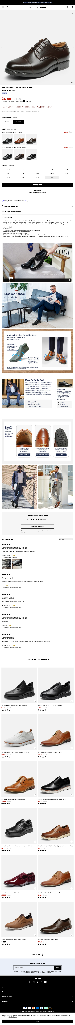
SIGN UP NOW (48, 2)
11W (67, 173)
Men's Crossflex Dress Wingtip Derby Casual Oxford (52, 799)
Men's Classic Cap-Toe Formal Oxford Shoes (50, 752)
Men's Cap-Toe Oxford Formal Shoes (48, 939)
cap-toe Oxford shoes (23, 221)
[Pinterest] (41, 982)
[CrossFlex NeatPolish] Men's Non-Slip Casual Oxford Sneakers (55, 846)
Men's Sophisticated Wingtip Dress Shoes (13, 799)
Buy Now (37, 190)
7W (23, 170)
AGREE (37, 1021)
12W (8, 177)
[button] (3, 7)
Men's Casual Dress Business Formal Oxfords (13, 939)
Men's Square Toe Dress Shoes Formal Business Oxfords (16, 846)
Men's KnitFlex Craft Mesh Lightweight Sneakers (15, 752)
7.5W (37, 170)
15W (52, 177)
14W (37, 177)
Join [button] (57, 968)
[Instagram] (33, 982)
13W (23, 177)
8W (52, 170)
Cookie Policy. (13, 1017)
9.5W (23, 173)
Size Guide (11, 165)
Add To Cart (37, 185)
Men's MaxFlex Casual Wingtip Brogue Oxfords (14, 705)
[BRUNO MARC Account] (67, 7)
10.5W (52, 173)
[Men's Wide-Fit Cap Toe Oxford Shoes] (7, 139)
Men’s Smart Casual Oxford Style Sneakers (50, 705)
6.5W (8, 170)
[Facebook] (30, 982)
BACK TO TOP (36, 954)
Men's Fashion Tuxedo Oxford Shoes (11, 893)
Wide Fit (18, 122)
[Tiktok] (37, 982)
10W (37, 173)
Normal (7, 122)
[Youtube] (45, 982)
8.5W (66, 170)
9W (8, 173)
